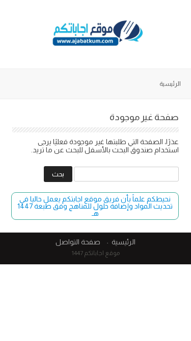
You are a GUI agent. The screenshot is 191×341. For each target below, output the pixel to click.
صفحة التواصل (78, 242)
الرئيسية (170, 83)
